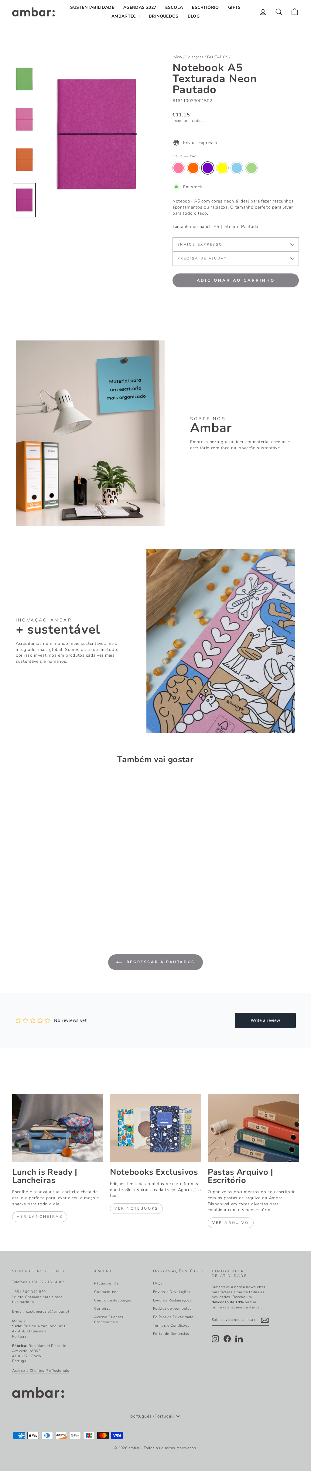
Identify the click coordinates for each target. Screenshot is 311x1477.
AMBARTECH (125, 16)
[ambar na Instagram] (215, 1338)
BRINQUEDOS (164, 16)
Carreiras (102, 1308)
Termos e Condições (171, 1325)
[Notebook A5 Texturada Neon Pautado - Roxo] (33, 903)
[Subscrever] (265, 1320)
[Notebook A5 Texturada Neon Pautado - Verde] (57, 903)
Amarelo (222, 168)
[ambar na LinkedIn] (239, 1338)
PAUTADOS (217, 57)
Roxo (208, 168)
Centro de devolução (112, 1300)
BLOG (194, 16)
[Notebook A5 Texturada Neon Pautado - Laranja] (24, 903)
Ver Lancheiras (40, 1216)
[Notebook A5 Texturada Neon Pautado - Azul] (49, 903)
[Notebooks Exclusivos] (155, 1128)
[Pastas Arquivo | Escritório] (253, 1128)
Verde (251, 168)
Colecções (194, 57)
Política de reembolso (172, 1308)
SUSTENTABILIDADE (92, 7)
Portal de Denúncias (171, 1333)
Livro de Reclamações (172, 1300)
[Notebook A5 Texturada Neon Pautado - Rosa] (16, 903)
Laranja (193, 168)
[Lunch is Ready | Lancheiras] (57, 1128)
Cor (184, 156)
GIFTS (234, 7)
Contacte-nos (106, 1291)
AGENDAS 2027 (139, 7)
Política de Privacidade (173, 1317)
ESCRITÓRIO (205, 7)
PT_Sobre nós (106, 1283)
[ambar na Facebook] (227, 1338)
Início (177, 57)
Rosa (179, 168)
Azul (237, 168)
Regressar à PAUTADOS (160, 962)
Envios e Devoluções (171, 1291)
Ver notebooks (136, 1208)
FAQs (158, 1283)
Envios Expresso (199, 244)
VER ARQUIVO (230, 1222)
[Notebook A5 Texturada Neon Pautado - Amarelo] (41, 903)
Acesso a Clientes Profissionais (40, 1370)
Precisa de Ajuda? (202, 258)
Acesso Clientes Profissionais (108, 1320)
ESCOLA (174, 7)
